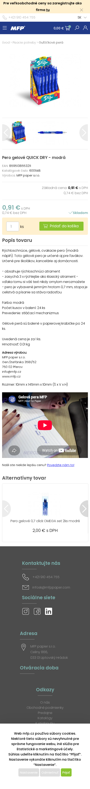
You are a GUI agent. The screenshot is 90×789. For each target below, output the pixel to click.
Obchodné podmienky (45, 707)
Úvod (6, 42)
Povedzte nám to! (60, 465)
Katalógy (45, 718)
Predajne (45, 712)
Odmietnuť (50, 772)
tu (48, 10)
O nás (45, 702)
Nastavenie (29, 772)
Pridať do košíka (64, 226)
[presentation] (6, 132)
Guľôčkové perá (51, 42)
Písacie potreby (24, 42)
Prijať (66, 772)
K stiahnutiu (45, 723)
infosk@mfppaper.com (51, 587)
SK (79, 17)
